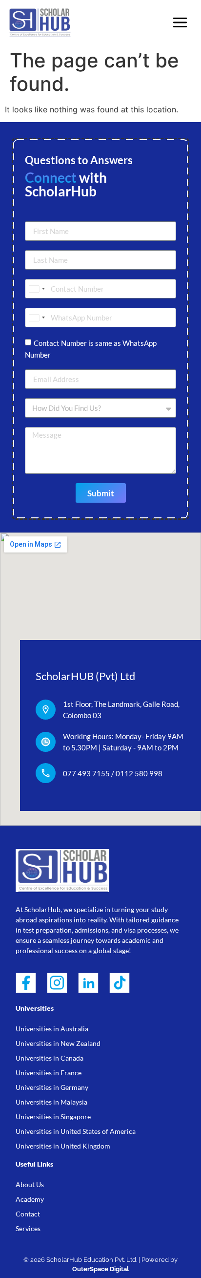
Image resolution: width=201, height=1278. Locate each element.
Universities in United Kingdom (63, 1146)
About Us (30, 1184)
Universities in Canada (49, 1058)
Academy (30, 1199)
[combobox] (36, 288)
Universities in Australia (52, 1028)
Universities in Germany (52, 1087)
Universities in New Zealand (58, 1043)
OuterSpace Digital (100, 1269)
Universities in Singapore (53, 1116)
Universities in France (48, 1072)
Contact (28, 1214)
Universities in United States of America (76, 1131)
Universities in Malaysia (51, 1102)
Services (28, 1228)
